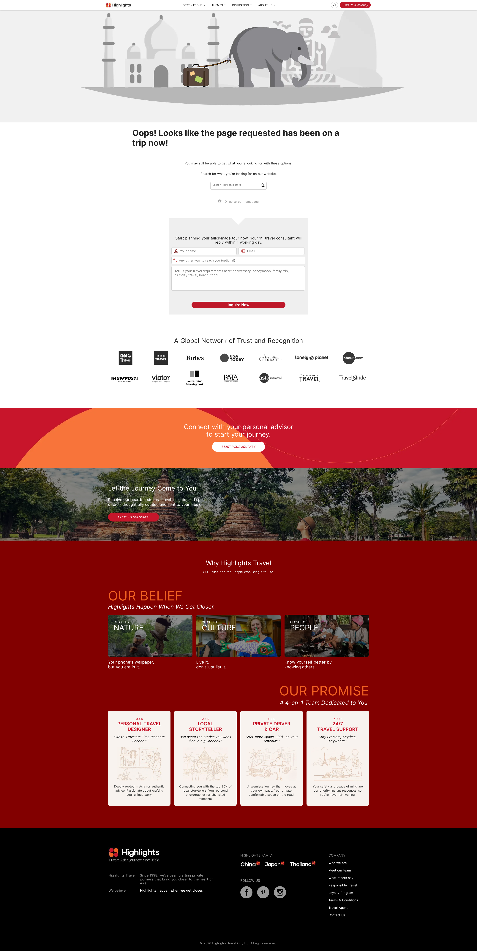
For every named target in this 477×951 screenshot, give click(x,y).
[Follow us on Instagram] (280, 897)
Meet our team (339, 870)
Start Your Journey (355, 5)
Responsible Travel (342, 885)
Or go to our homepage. (241, 201)
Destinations (192, 5)
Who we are (337, 863)
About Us (265, 5)
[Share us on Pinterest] (263, 897)
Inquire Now (238, 305)
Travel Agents (338, 908)
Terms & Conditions (343, 900)
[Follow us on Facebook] (246, 897)
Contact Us (336, 915)
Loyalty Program (340, 893)
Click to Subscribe (133, 517)
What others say (340, 878)
